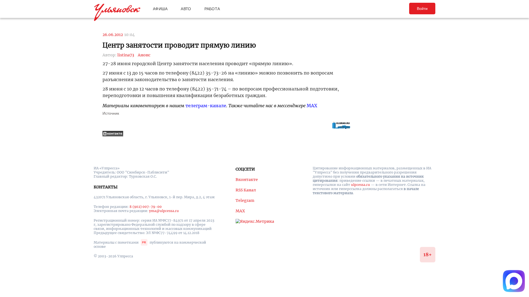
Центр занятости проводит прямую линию (179, 45)
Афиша (160, 9)
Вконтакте (247, 179)
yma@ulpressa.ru (164, 211)
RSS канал (246, 190)
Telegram (245, 200)
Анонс (144, 55)
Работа (212, 9)
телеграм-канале (205, 105)
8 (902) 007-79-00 (145, 207)
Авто (186, 9)
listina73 (125, 55)
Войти (422, 8)
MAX (312, 105)
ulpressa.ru (360, 185)
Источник (110, 113)
